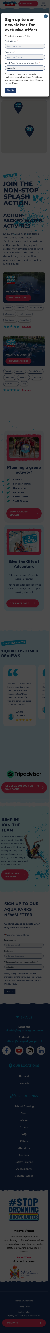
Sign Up (10, 90)
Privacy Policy (11, 83)
